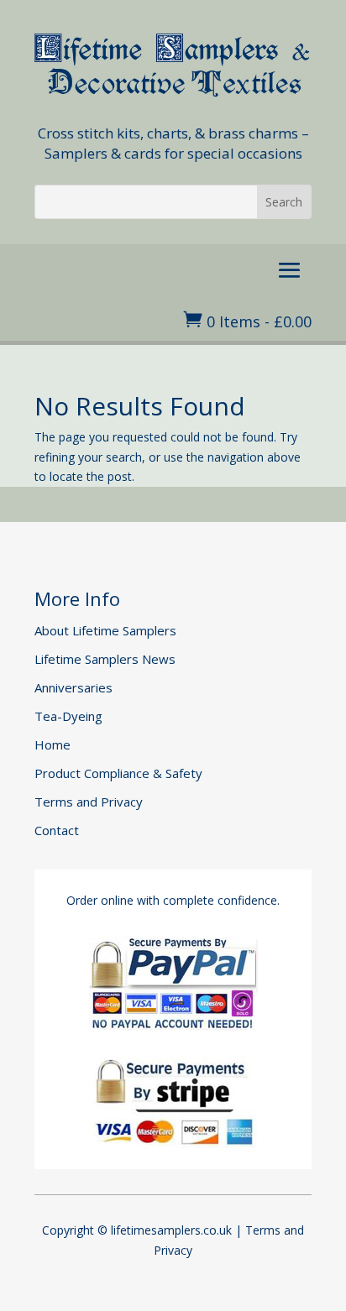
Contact (56, 830)
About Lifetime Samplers (105, 630)
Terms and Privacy (88, 801)
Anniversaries (73, 687)
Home (52, 744)
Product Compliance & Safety (118, 773)
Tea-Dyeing (68, 716)
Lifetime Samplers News (105, 658)
